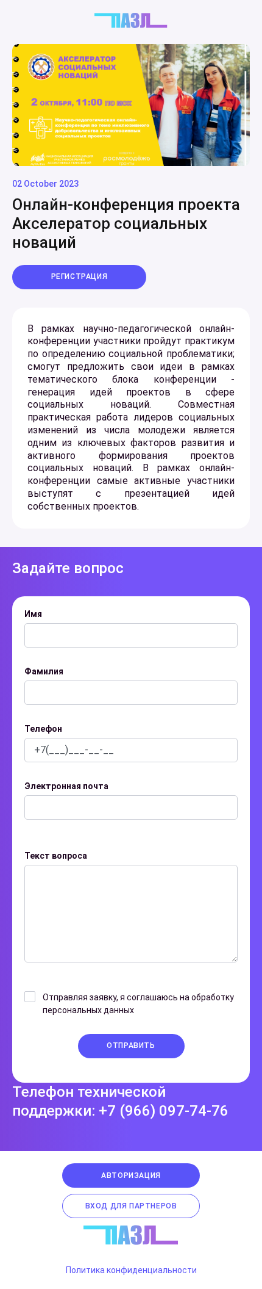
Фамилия (43, 671)
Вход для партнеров (131, 1206)
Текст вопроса (55, 856)
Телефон (43, 729)
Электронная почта (66, 786)
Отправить (131, 1045)
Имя (33, 614)
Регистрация (79, 276)
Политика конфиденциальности (131, 1270)
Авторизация (131, 1175)
